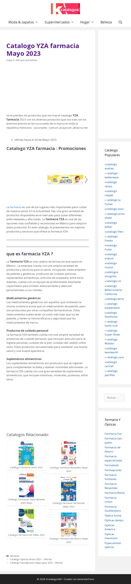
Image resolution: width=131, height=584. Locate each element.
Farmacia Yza (113, 433)
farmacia (14, 555)
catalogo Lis (113, 281)
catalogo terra (115, 299)
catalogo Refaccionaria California (113, 290)
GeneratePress (85, 579)
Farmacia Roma (115, 493)
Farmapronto (113, 470)
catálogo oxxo (115, 209)
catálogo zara (115, 357)
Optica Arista (113, 515)
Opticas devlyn (114, 520)
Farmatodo (112, 465)
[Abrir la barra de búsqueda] (120, 22)
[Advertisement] (47, 89)
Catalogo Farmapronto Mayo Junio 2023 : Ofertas (36, 562)
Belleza (106, 22)
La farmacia (14, 207)
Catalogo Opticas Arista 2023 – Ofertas (31, 559)
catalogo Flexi (114, 231)
